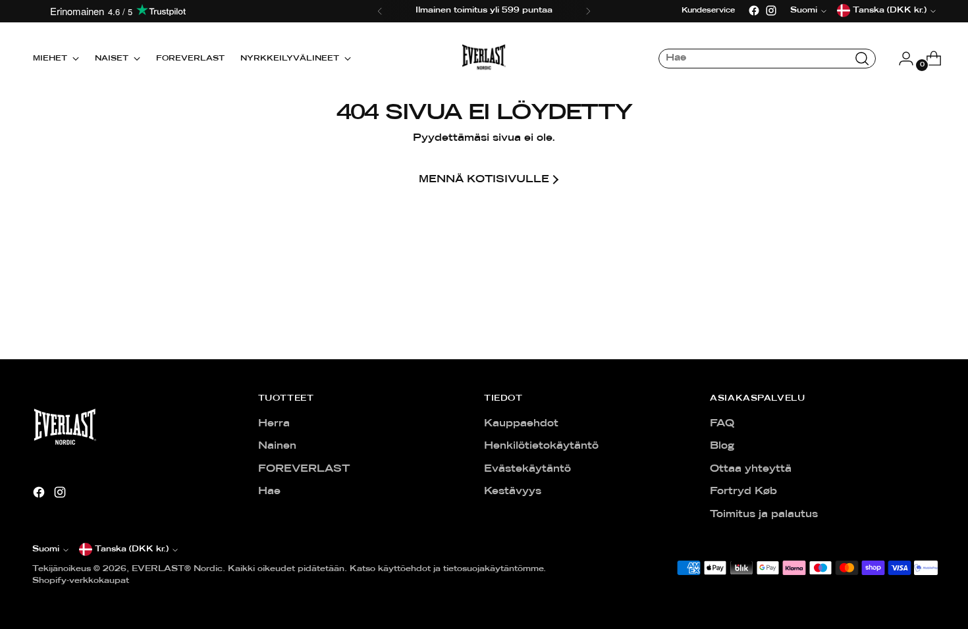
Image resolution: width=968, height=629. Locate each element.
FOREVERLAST (304, 469)
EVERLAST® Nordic (177, 569)
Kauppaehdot (521, 423)
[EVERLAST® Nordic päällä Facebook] (754, 10)
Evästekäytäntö (527, 469)
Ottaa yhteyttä (751, 469)
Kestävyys (512, 491)
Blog (722, 446)
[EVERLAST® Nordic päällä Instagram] (771, 10)
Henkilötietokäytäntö (541, 446)
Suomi (45, 549)
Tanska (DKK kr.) (132, 549)
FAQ (722, 423)
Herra (274, 423)
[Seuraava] (588, 11)
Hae (269, 491)
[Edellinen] (379, 11)
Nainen (277, 446)
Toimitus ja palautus (764, 514)
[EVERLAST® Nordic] (484, 59)
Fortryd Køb (743, 491)
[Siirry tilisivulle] (901, 58)
